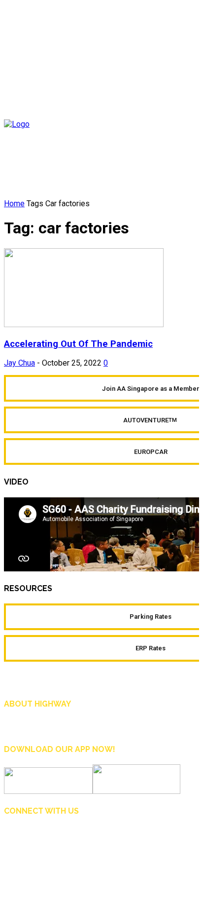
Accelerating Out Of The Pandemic (78, 343)
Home (14, 203)
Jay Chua (19, 363)
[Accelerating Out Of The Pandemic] (84, 324)
